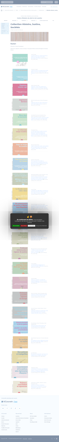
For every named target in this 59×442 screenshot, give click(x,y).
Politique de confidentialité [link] (41, 225)
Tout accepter (16, 225)
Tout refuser (24, 225)
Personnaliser (31, 225)
